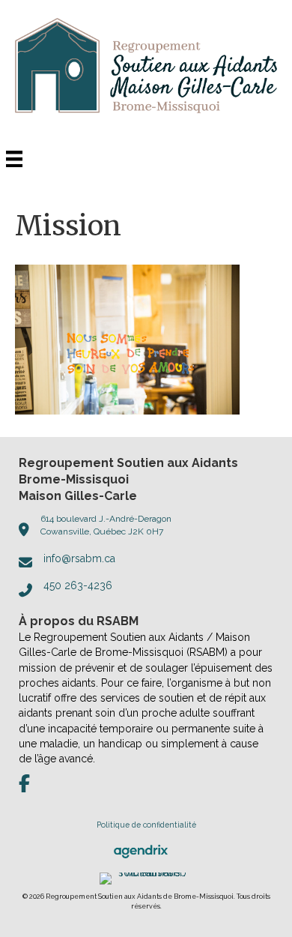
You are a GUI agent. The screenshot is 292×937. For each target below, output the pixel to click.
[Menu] (14, 159)
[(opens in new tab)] (140, 851)
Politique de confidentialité (146, 824)
